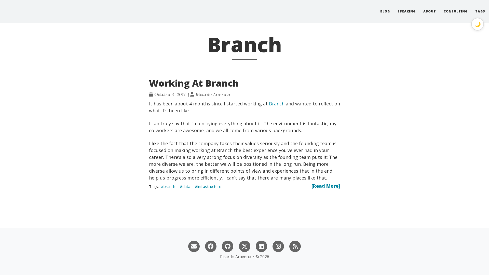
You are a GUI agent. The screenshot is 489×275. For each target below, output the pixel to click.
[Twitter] (244, 246)
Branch (276, 104)
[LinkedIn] (261, 246)
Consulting (456, 11)
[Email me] (194, 246)
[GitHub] (228, 246)
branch (169, 186)
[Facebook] (210, 246)
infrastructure (209, 186)
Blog (385, 11)
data (186, 186)
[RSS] (295, 246)
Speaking (407, 11)
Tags (480, 11)
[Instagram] (278, 246)
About (429, 11)
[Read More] (325, 186)
